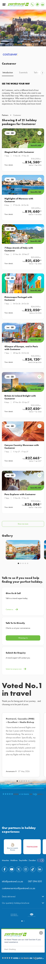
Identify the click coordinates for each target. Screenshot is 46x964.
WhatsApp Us (23, 638)
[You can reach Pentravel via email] (43, 4)
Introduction (8, 72)
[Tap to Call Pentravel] (32, 4)
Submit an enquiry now (14, 669)
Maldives (14, 860)
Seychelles (23, 860)
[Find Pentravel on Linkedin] (39, 869)
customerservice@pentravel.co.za (18, 888)
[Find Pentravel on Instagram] (25, 869)
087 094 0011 (35, 881)
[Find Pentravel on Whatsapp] (37, 4)
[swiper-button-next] (42, 73)
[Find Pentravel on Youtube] (11, 869)
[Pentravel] (18, 6)
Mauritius (5, 860)
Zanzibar (32, 860)
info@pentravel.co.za (12, 881)
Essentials (23, 72)
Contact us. (9, 609)
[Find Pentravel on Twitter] (18, 869)
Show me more (23, 524)
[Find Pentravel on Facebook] (4, 869)
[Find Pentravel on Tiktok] (32, 869)
